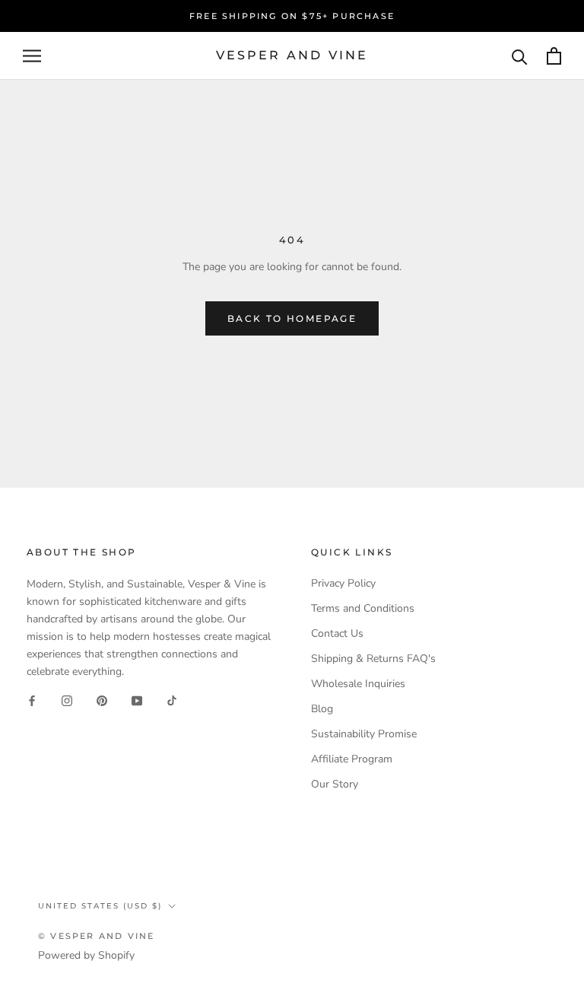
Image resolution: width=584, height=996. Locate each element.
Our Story (334, 784)
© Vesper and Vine (96, 936)
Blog (322, 709)
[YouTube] (137, 700)
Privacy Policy (343, 583)
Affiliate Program (351, 759)
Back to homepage (292, 318)
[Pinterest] (102, 700)
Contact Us (337, 633)
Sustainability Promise (364, 734)
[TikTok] (172, 700)
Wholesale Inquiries (358, 683)
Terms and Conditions (362, 608)
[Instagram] (67, 700)
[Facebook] (32, 700)
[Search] (520, 56)
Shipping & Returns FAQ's (373, 658)
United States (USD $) (100, 906)
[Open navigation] (32, 55)
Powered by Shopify (86, 955)
